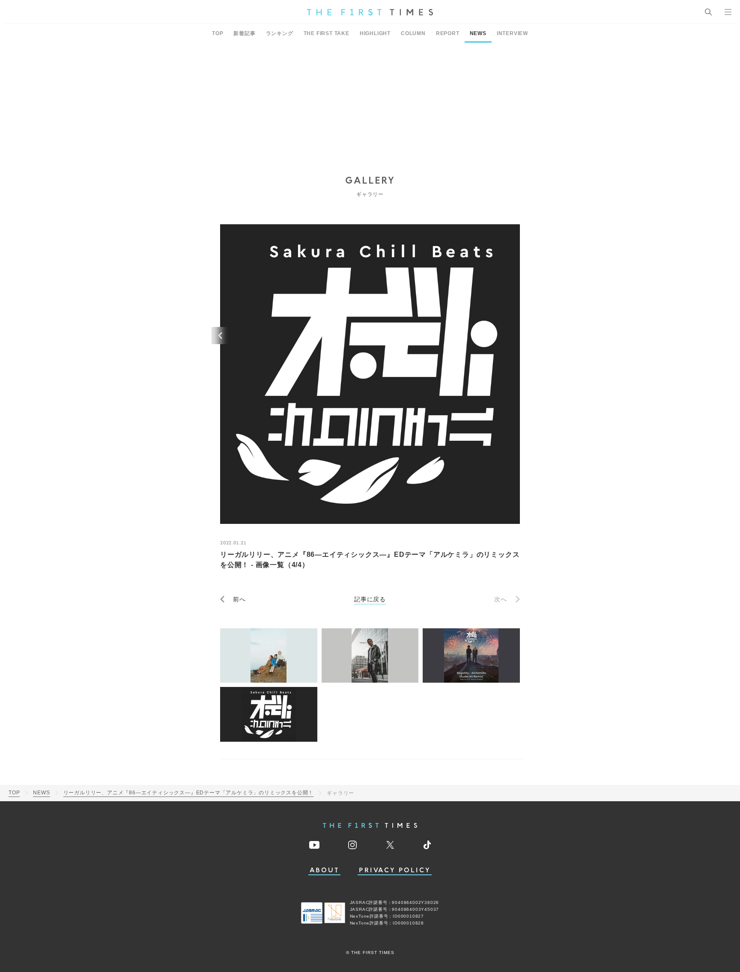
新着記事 (244, 33)
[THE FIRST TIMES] (370, 12)
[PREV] (220, 335)
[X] (390, 845)
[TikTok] (427, 845)
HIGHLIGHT (375, 33)
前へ (239, 599)
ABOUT (325, 870)
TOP (217, 33)
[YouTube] (314, 845)
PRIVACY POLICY (394, 870)
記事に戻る (370, 599)
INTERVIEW (512, 33)
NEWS (478, 33)
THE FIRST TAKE (326, 33)
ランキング (279, 33)
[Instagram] (352, 845)
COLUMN (413, 33)
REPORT (448, 33)
